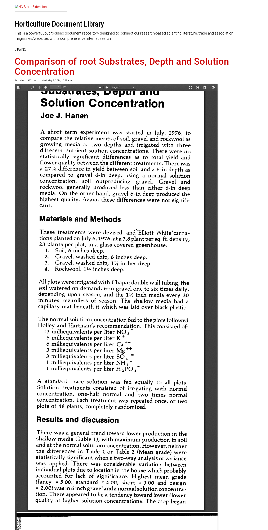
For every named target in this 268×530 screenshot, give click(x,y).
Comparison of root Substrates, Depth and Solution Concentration (122, 66)
